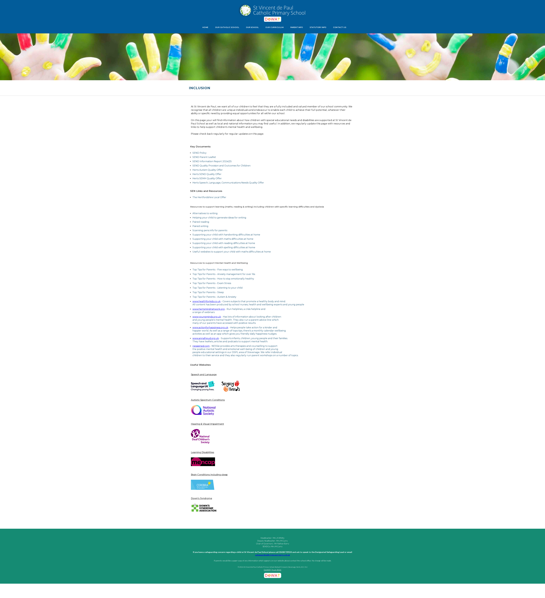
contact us (339, 27)
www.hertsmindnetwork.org (208, 309)
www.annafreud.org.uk (205, 338)
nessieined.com (201, 346)
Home (205, 27)
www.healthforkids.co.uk (206, 301)
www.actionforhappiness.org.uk (210, 327)
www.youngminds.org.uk (206, 316)
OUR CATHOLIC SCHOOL (227, 27)
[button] (252, 27)
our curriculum (274, 27)
